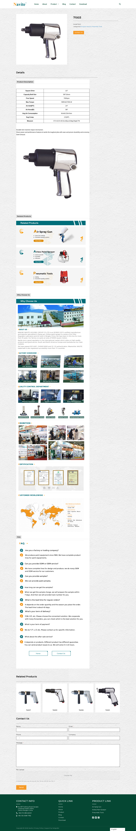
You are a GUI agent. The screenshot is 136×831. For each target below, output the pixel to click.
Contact (72, 4)
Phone (18, 734)
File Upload (20, 770)
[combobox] (18, 738)
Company (72, 734)
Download (83, 4)
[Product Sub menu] (59, 4)
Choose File (68, 775)
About (44, 4)
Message (19, 743)
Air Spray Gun (96, 807)
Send (21, 787)
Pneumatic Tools (97, 26)
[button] (64, 16)
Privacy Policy (38, 828)
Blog (64, 4)
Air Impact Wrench (85, 26)
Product (54, 4)
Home (36, 4)
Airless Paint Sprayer (99, 810)
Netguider (55, 828)
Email (71, 726)
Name (18, 726)
